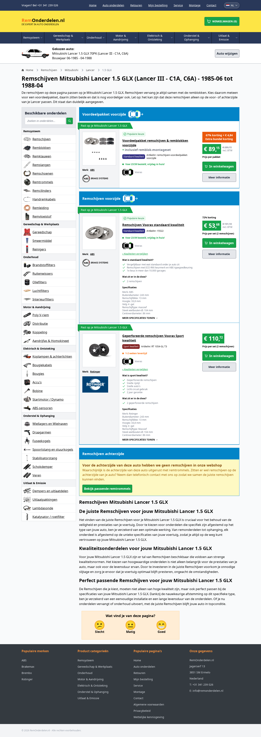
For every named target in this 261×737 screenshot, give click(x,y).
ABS (92, 170)
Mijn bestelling (158, 5)
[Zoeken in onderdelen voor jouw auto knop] (69, 121)
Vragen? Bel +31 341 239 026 (40, 5)
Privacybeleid (142, 711)
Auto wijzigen (227, 53)
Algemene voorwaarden (149, 704)
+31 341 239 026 (203, 684)
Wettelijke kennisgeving (149, 717)
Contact (211, 5)
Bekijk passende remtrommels (107, 489)
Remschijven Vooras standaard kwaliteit (153, 225)
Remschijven (49, 70)
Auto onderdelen (113, 5)
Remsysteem (86, 660)
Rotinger (95, 371)
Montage (194, 5)
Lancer (90, 70)
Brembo (27, 673)
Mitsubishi (71, 70)
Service (178, 5)
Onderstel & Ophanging (93, 692)
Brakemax (28, 666)
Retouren (136, 5)
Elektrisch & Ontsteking (93, 685)
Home (92, 5)
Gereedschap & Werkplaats (95, 666)
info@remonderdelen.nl (208, 690)
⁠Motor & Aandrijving (91, 679)
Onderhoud (85, 673)
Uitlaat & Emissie (88, 698)
